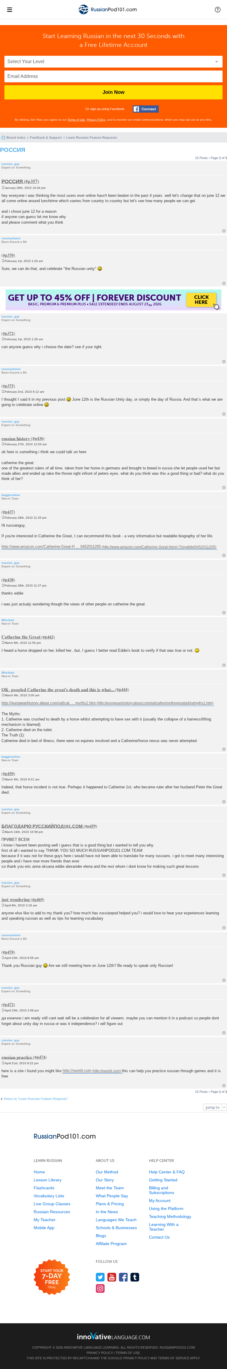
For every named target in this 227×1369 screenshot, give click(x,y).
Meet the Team (110, 1187)
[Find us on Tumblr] (135, 1277)
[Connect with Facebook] (145, 109)
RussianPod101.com (177, 1347)
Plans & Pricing (110, 1203)
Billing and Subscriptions (161, 1190)
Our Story (105, 1180)
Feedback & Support (46, 137)
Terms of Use (76, 119)
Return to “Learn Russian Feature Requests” (36, 1099)
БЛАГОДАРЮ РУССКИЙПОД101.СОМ (42, 826)
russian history (15, 438)
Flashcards (44, 1187)
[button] (217, 9)
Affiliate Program (111, 1243)
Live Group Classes (52, 1203)
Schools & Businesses (116, 1227)
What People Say (112, 1195)
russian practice (16, 1057)
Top (224, 230)
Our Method (107, 1172)
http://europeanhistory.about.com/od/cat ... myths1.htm (48, 703)
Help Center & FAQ (167, 1172)
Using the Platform (166, 1208)
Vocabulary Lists (49, 1195)
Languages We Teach (116, 1219)
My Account (160, 1200)
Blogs (101, 1235)
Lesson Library (47, 1180)
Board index (16, 137)
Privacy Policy (96, 119)
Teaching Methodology (170, 1216)
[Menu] (9, 9)
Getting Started (163, 1180)
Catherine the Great (20, 636)
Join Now (113, 92)
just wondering (15, 899)
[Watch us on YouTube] (111, 1277)
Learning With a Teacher (164, 1227)
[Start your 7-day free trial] (52, 1277)
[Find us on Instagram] (100, 1288)
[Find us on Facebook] (123, 1277)
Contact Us (159, 1237)
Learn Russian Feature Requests (91, 137)
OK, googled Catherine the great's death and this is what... (57, 689)
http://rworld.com (77, 1071)
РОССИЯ (12, 149)
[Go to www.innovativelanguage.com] (113, 1335)
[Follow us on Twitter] (100, 1277)
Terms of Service (173, 1358)
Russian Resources (52, 1211)
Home (39, 1172)
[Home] (108, 14)
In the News (107, 1211)
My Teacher (45, 1219)
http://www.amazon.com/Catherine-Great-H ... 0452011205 (51, 547)
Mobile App (44, 1227)
